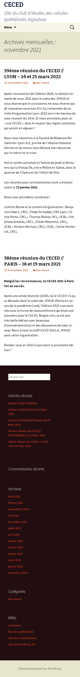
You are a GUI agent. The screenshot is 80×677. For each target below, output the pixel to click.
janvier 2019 (15, 541)
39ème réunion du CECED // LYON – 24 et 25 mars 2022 (34, 73)
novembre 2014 (17, 573)
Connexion (14, 625)
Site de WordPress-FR (21, 644)
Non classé (42, 83)
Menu (8, 27)
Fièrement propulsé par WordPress (40, 668)
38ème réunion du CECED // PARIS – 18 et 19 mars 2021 (34, 261)
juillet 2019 (14, 528)
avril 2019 (14, 534)
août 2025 (14, 496)
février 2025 (15, 503)
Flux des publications (21, 631)
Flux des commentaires (22, 638)
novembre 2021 (17, 522)
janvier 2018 (15, 554)
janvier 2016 (15, 566)
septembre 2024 (18, 509)
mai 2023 (13, 515)
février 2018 (15, 547)
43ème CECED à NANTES (22, 403)
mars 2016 (14, 560)
